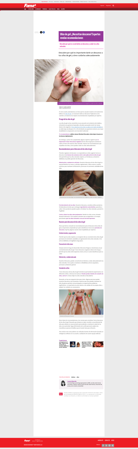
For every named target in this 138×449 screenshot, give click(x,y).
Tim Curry (51, 1)
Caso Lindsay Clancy (92, 1)
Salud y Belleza (52, 9)
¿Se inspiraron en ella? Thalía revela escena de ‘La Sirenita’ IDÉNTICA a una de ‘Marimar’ (64, 344)
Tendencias (44, 9)
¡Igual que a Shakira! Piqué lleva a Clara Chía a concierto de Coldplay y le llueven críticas (87, 344)
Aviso (112, 440)
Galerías (63, 9)
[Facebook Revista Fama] (103, 445)
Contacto (107, 440)
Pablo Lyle (62, 1)
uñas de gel (68, 114)
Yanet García (56, 1)
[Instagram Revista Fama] (109, 445)
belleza (73, 377)
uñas (78, 377)
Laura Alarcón (67, 107)
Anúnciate (100, 440)
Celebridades (38, 9)
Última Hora (31, 9)
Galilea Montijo (68, 1)
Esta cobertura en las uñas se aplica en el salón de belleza (86, 127)
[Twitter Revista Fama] (106, 445)
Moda (58, 9)
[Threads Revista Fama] (112, 445)
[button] (41, 32)
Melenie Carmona (83, 1)
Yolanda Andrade (75, 1)
